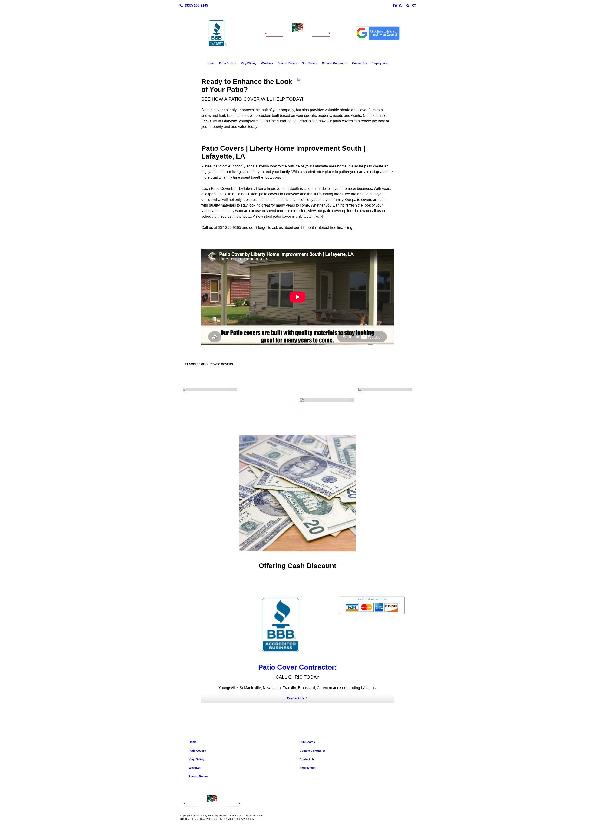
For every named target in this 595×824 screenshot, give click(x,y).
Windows (267, 63)
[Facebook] (394, 5)
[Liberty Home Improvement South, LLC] (297, 801)
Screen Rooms (287, 63)
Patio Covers (227, 63)
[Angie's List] (414, 5)
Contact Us (359, 63)
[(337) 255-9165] (193, 5)
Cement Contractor (334, 63)
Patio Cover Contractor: (297, 667)
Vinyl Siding (248, 63)
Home (211, 63)
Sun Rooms (309, 63)
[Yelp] (407, 5)
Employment (380, 63)
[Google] (401, 5)
